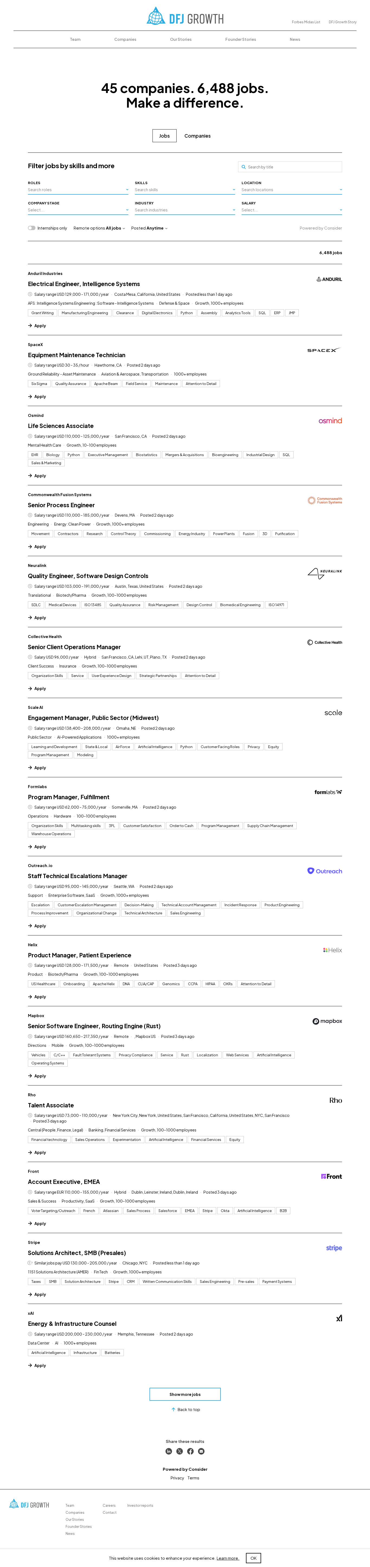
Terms (193, 1477)
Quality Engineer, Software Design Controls (88, 575)
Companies (125, 39)
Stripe (34, 1242)
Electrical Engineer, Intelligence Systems (84, 283)
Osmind (36, 415)
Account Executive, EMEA (64, 1181)
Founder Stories (240, 39)
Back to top (189, 1409)
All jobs (113, 227)
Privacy (177, 1477)
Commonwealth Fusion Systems (60, 494)
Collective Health (45, 636)
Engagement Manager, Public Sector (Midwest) (93, 717)
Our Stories (181, 39)
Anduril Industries (45, 273)
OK (254, 1558)
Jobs (164, 136)
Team (75, 39)
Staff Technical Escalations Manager (77, 875)
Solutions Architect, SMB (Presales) (77, 1252)
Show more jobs (185, 1394)
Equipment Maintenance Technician (76, 354)
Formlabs (37, 786)
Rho (32, 1094)
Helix (32, 944)
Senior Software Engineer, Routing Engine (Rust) (94, 1026)
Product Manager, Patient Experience (79, 955)
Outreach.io (40, 865)
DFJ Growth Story (342, 22)
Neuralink (37, 565)
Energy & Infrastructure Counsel (72, 1323)
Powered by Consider (321, 227)
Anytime (155, 227)
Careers (109, 1505)
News (295, 39)
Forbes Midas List (306, 22)
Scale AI (35, 707)
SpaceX (35, 344)
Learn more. (228, 1558)
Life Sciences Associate (61, 425)
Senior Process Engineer (61, 505)
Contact (109, 1512)
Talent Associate (51, 1105)
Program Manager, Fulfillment (68, 797)
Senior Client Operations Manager (74, 646)
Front (33, 1171)
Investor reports (140, 1505)
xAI (31, 1313)
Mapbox (36, 1015)
